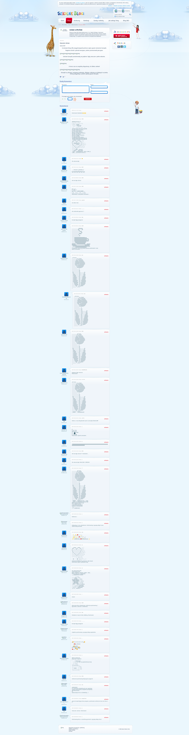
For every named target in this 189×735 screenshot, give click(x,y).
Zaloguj (119, 11)
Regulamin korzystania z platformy (76, 727)
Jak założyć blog (114, 20)
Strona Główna (64, 24)
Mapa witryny (72, 730)
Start (62, 20)
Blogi (69, 20)
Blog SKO (126, 20)
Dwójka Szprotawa (74, 24)
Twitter (124, 46)
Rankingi (86, 20)
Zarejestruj (127, 11)
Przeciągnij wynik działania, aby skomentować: (72, 96)
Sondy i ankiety (99, 20)
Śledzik (121, 46)
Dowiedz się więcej (80, 2)
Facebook (118, 46)
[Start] (71, 16)
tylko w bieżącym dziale (120, 16)
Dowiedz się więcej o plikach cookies (122, 5)
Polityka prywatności (73, 729)
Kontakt (70, 731)
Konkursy (77, 20)
